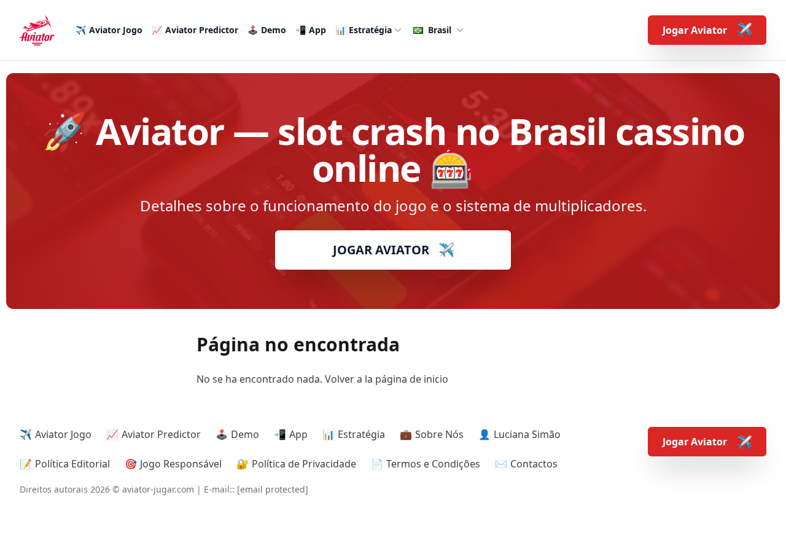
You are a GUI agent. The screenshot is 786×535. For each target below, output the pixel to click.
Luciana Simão (527, 434)
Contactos (534, 464)
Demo (273, 30)
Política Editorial (72, 464)
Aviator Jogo (115, 30)
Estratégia (370, 30)
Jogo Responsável (181, 464)
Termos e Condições (433, 464)
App (317, 30)
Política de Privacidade (304, 464)
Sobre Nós (439, 434)
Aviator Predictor (201, 30)
